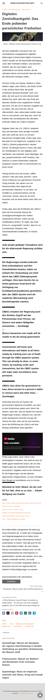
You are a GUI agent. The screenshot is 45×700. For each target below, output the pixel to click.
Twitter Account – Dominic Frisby (12, 509)
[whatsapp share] (25, 613)
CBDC (4, 624)
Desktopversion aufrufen (26, 693)
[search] (41, 3)
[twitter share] (8, 613)
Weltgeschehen (14, 9)
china (11, 624)
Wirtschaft (26, 9)
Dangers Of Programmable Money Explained (16, 513)
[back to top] (40, 695)
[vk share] (29, 613)
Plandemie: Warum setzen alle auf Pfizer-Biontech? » (23, 590)
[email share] (12, 613)
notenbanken (17, 626)
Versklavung (29, 626)
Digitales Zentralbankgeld (25, 624)
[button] (22, 36)
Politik (4, 9)
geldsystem (6, 626)
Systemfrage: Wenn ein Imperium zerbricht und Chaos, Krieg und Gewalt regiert (22, 674)
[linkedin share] (21, 613)
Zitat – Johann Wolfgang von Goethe (13, 519)
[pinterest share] (16, 613)
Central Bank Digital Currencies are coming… (16, 516)
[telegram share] (34, 613)
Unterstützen (11, 581)
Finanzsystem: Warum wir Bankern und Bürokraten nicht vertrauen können (20, 662)
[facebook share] (3, 613)
